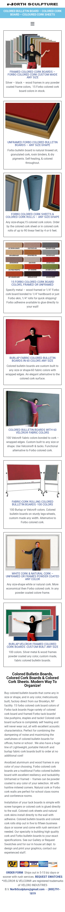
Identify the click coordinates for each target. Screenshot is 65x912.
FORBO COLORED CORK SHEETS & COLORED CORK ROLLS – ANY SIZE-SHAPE (32, 216)
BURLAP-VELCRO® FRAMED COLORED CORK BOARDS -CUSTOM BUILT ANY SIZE (32, 645)
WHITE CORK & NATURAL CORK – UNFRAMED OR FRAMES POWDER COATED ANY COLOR (32, 576)
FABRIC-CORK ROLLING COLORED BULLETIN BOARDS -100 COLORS (32, 503)
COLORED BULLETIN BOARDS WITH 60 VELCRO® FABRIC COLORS (32, 431)
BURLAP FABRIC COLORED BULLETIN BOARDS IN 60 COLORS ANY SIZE (32, 359)
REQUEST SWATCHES (48, 876)
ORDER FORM (14, 872)
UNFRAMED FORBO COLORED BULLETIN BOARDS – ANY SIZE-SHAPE (32, 144)
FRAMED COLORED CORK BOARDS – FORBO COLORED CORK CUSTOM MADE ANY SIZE (32, 74)
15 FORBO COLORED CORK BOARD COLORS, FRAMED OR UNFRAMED (32, 283)
